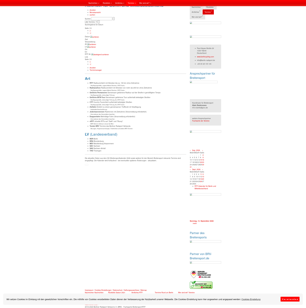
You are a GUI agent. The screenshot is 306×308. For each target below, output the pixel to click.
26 (201, 181)
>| (90, 33)
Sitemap (143, 290)
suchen (92, 15)
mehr (195, 223)
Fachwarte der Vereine (200, 121)
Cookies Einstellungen (103, 290)
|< (90, 30)
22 (201, 162)
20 (203, 179)
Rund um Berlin (167, 292)
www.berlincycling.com (205, 56)
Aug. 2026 (196, 150)
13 (203, 176)
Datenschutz (117, 290)
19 (201, 179)
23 (203, 162)
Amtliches (119, 3)
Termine (131, 3)
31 (191, 167)
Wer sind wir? (144, 3)
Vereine (192, 292)
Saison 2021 (120, 292)
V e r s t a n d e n (290, 299)
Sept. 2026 (196, 169)
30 (203, 164)
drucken (93, 10)
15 (201, 160)
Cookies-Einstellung (250, 299)
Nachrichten (93, 3)
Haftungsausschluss (131, 290)
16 (203, 160)
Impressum (89, 290)
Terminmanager (96, 70)
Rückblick (106, 3)
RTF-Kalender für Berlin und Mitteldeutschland (205, 187)
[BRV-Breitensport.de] (85, 3)
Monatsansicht (95, 12)
